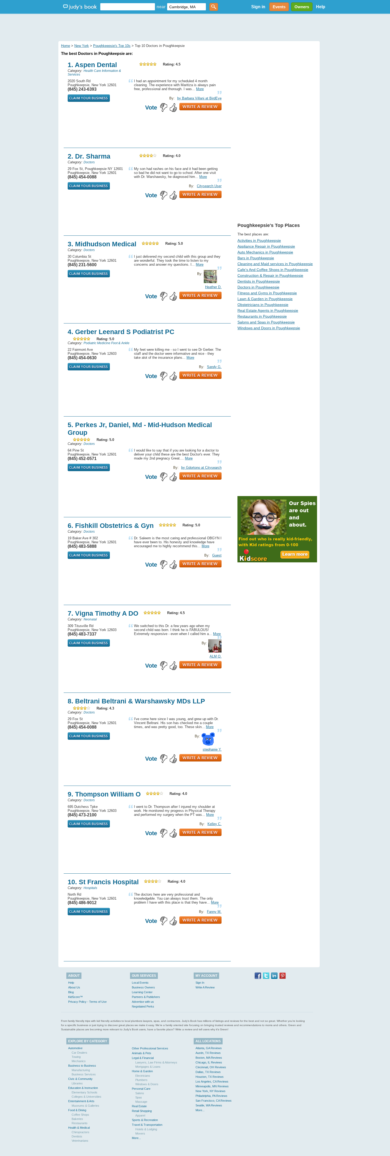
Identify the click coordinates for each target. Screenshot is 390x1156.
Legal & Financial (143, 1057)
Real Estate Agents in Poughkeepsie (267, 310)
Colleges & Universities (86, 1096)
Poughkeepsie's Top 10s (112, 46)
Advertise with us (143, 1001)
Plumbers (141, 1079)
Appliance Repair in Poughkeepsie (266, 246)
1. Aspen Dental (92, 64)
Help (320, 7)
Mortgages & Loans (148, 1066)
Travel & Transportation (147, 1124)
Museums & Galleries (85, 1105)
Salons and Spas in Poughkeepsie (266, 322)
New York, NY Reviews (211, 1091)
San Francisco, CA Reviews (214, 1100)
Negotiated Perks (143, 1006)
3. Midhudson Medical (102, 244)
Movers (140, 1133)
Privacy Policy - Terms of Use (87, 1001)
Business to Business (82, 1065)
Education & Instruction (83, 1087)
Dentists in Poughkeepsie (258, 281)
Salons (139, 1093)
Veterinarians (80, 1140)
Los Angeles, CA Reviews (212, 1081)
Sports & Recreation (145, 1120)
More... (136, 1138)
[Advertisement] (195, 26)
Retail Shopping (142, 1111)
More (200, 89)
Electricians (142, 1075)
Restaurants (80, 1123)
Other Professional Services (150, 1048)
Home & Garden (142, 1071)
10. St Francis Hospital (103, 882)
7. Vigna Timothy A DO (103, 613)
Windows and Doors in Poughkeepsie (268, 328)
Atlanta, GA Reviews (209, 1048)
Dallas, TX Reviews (208, 1072)
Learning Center (142, 992)
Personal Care (141, 1088)
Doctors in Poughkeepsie (258, 287)
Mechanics (79, 1061)
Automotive (75, 1048)
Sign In (200, 982)
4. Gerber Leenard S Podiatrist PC (121, 331)
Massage (141, 1101)
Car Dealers (79, 1052)
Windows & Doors (146, 1084)
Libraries (77, 1083)
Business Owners (143, 987)
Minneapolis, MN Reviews (212, 1086)
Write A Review (205, 987)
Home (65, 46)
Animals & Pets (141, 1053)
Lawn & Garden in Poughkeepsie (265, 299)
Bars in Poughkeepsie (255, 258)
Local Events (140, 982)
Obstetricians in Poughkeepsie (262, 305)
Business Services (84, 1074)
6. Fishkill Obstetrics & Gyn (111, 525)
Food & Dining (77, 1110)
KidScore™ (75, 997)
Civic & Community (80, 1078)
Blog (71, 992)
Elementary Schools (84, 1092)
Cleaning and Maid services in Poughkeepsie (275, 264)
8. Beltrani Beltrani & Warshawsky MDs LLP (136, 701)
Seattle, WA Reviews (209, 1105)
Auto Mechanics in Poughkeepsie (265, 252)
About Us (74, 987)
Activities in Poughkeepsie (259, 240)
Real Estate (139, 1106)
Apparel (140, 1115)
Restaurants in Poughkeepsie (262, 316)
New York (81, 46)
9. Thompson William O (104, 794)
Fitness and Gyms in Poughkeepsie (267, 293)
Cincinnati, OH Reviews (211, 1067)
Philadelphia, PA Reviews (211, 1095)
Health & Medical (79, 1127)
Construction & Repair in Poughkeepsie (270, 275)
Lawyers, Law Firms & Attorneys (156, 1062)
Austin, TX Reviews (208, 1052)
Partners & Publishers (146, 997)
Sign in (258, 7)
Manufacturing (81, 1070)
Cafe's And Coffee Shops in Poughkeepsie (272, 270)
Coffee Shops (80, 1114)
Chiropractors (80, 1132)
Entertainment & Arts (81, 1101)
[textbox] (127, 6)
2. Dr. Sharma (89, 156)
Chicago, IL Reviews (209, 1062)
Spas (138, 1097)
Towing (76, 1056)
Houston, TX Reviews (210, 1076)
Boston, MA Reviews (209, 1057)
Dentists (77, 1136)
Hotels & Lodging (146, 1129)
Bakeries (77, 1118)
